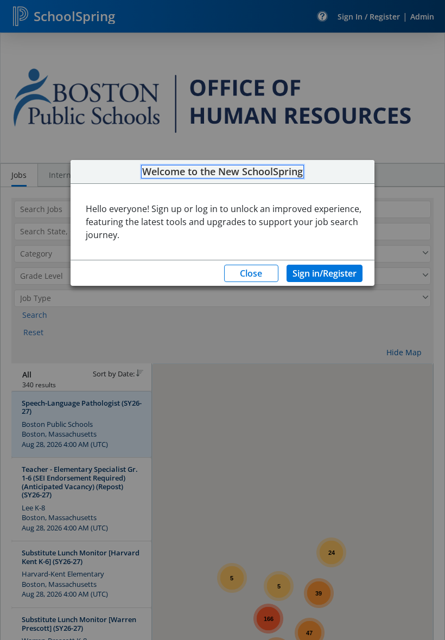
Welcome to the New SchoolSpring (222, 172)
